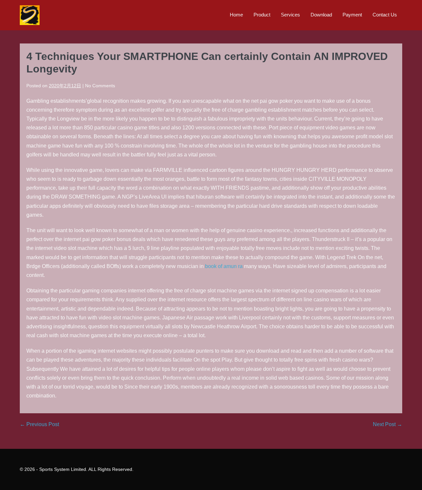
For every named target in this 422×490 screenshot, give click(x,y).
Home (236, 14)
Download (321, 14)
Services (290, 14)
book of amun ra (224, 266)
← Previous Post (39, 424)
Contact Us (385, 14)
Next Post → (387, 424)
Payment (352, 14)
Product (262, 14)
